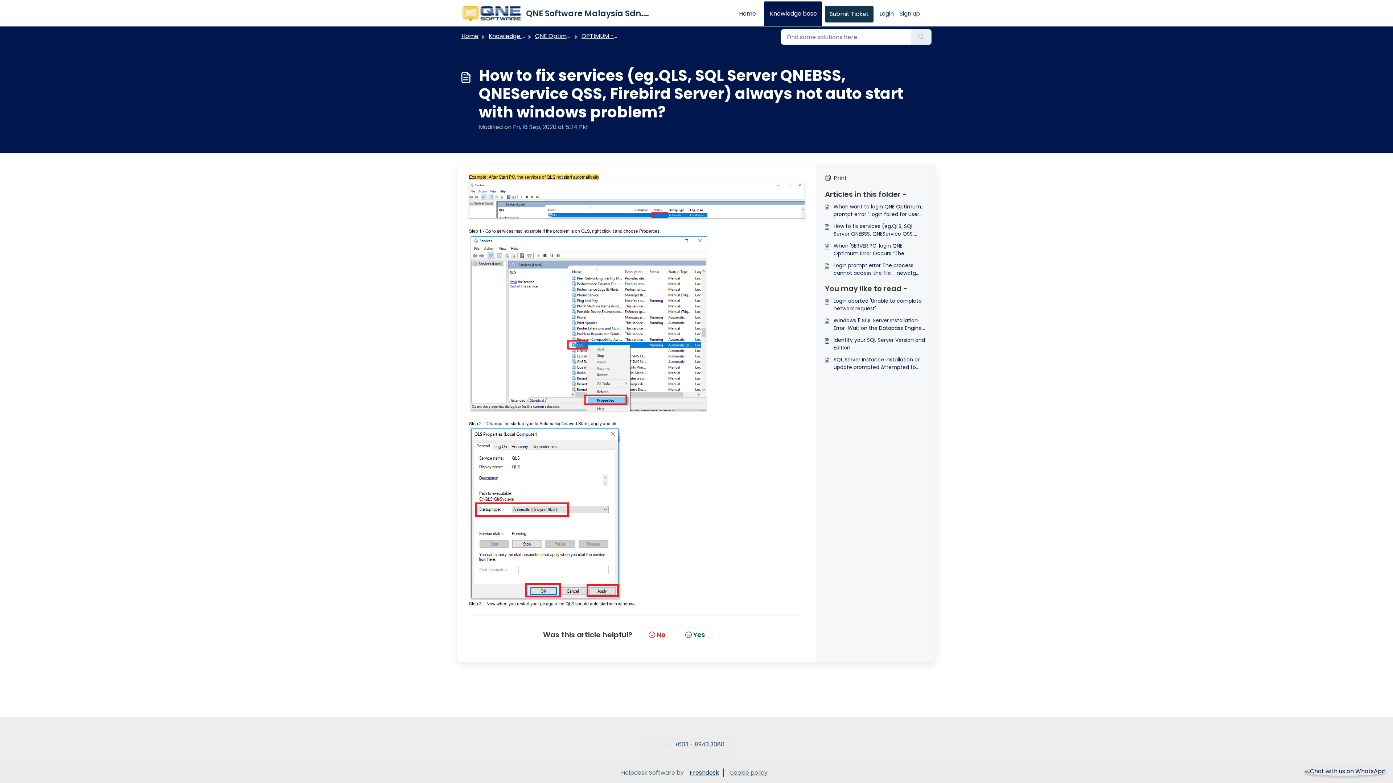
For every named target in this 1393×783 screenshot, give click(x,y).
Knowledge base (793, 13)
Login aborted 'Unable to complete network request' (878, 304)
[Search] (921, 37)
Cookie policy (749, 772)
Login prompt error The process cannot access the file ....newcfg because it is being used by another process (879, 269)
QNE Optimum (555, 36)
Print (840, 178)
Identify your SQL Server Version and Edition (879, 343)
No (661, 634)
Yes (699, 634)
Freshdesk (704, 772)
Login (886, 13)
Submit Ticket (849, 14)
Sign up (910, 13)
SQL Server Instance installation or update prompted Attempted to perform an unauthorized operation (879, 363)
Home (747, 13)
